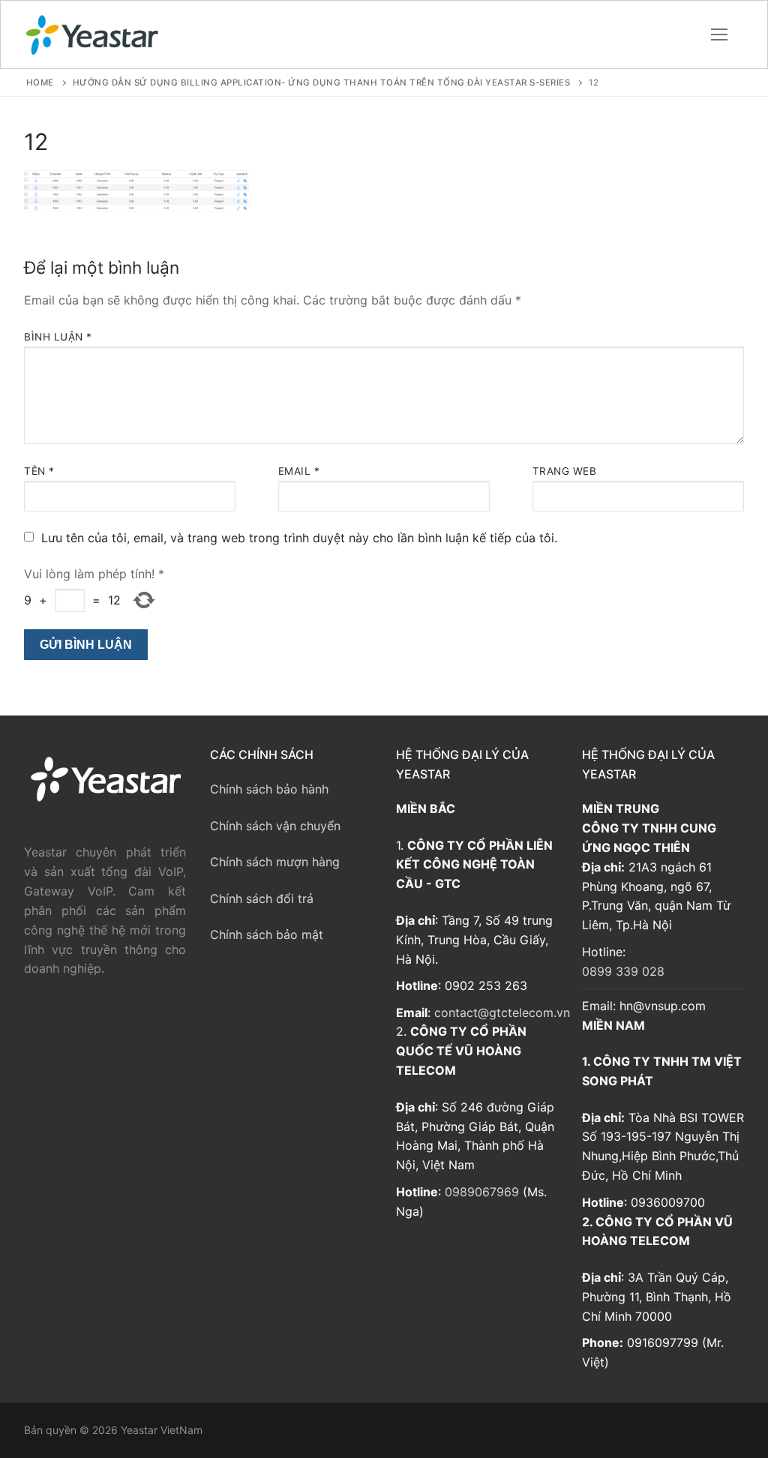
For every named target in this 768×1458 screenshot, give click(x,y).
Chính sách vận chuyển (275, 825)
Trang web (564, 471)
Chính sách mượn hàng (275, 861)
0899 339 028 (623, 971)
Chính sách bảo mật (266, 934)
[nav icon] (719, 34)
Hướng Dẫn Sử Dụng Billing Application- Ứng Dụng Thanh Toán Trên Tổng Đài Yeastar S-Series (322, 82)
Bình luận (58, 337)
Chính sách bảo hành (269, 789)
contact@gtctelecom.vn (502, 1012)
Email (299, 471)
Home (40, 82)
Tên (39, 471)
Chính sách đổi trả (262, 898)
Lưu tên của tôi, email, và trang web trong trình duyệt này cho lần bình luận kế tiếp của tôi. (299, 537)
